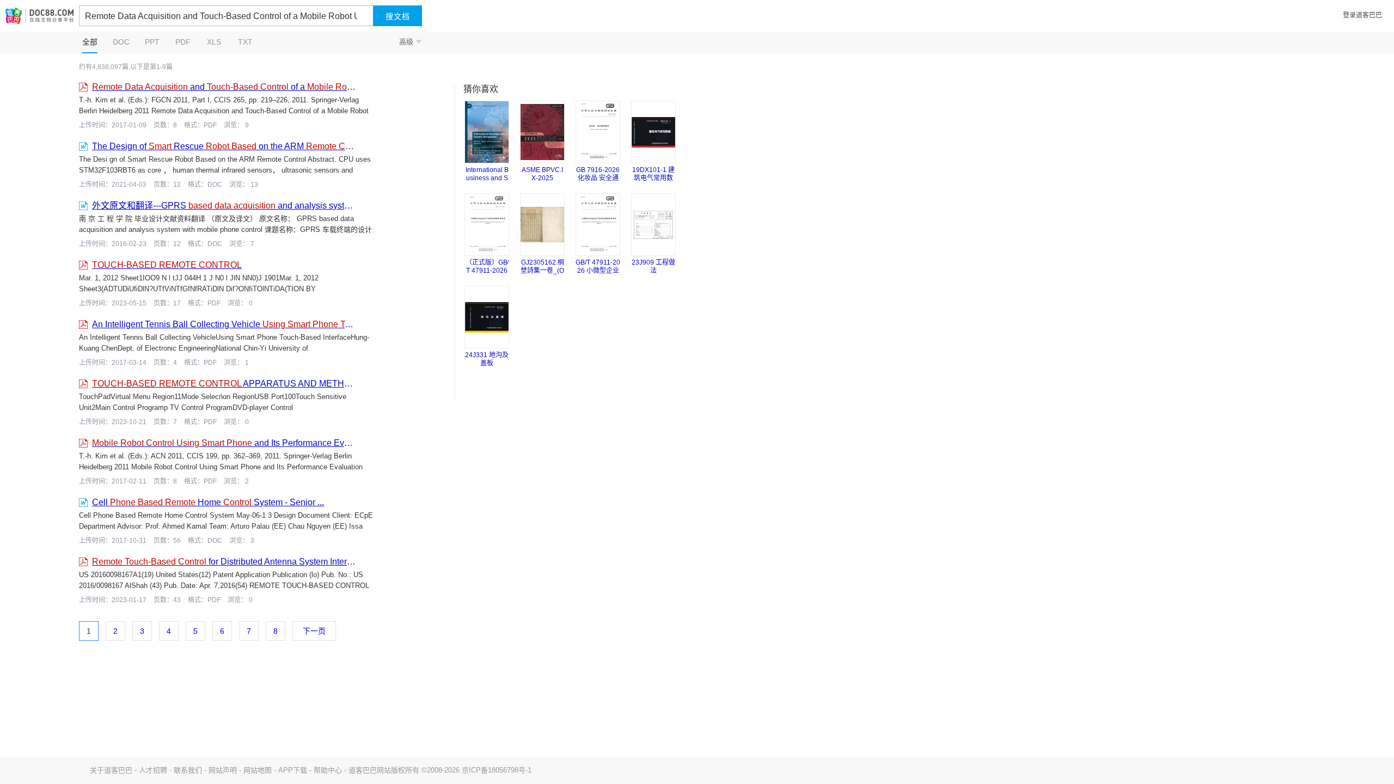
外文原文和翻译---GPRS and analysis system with (224, 205)
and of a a (224, 86)
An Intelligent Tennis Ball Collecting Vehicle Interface (224, 324)
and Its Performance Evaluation (224, 443)
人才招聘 (153, 770)
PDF (183, 42)
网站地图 (257, 770)
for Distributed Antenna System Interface (224, 561)
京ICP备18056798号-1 (496, 770)
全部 (89, 42)
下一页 (314, 631)
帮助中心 (328, 770)
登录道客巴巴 (1362, 15)
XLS (214, 42)
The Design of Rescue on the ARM (224, 146)
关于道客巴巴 (111, 770)
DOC (121, 42)
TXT (245, 42)
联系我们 (188, 770)
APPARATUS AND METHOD (224, 383)
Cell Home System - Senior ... (208, 502)
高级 (410, 42)
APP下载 (292, 770)
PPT (152, 42)
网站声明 (223, 770)
